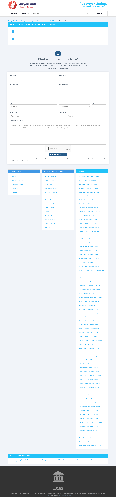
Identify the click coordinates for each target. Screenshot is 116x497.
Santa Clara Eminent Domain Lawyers (89, 391)
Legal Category (14, 112)
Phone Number (63, 84)
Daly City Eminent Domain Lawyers (89, 215)
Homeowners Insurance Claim (71, 460)
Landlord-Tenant (15, 188)
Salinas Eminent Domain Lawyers (88, 364)
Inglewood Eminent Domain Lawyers (89, 274)
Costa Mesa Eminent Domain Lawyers (89, 211)
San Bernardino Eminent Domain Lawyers (91, 367)
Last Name (62, 75)
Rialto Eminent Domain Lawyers (88, 344)
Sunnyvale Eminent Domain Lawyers (89, 414)
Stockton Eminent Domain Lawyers (89, 410)
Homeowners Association (18, 184)
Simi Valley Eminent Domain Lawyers (89, 406)
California (37, 21)
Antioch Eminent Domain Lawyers (88, 180)
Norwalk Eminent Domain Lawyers (88, 305)
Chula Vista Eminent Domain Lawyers (89, 196)
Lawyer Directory (27, 21)
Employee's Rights (50, 204)
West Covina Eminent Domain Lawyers (90, 445)
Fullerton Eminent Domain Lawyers (89, 254)
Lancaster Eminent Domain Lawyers (89, 282)
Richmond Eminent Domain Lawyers (89, 348)
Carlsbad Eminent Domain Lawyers (89, 192)
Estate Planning (49, 207)
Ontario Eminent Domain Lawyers (88, 317)
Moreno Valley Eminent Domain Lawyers (90, 297)
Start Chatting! (58, 154)
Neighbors (14, 192)
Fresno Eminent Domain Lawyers (88, 250)
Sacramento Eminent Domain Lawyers (89, 360)
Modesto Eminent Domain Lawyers (89, 293)
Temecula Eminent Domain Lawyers (89, 418)
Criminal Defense (50, 200)
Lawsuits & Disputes (50, 223)
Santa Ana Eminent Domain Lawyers (89, 387)
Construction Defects (17, 180)
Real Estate (53, 21)
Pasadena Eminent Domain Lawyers (89, 332)
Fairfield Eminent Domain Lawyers (88, 239)
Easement (12, 460)
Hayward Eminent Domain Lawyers (89, 266)
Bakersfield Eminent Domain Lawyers (89, 184)
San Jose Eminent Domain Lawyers (88, 379)
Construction (14, 176)
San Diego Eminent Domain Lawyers (89, 371)
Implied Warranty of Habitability (53, 460)
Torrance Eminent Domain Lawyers (89, 426)
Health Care (48, 215)
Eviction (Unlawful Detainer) (35, 460)
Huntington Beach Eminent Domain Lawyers (91, 270)
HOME (14, 13)
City (11, 103)
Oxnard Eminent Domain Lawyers (88, 325)
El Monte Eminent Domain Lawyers (89, 227)
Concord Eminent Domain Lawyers (88, 204)
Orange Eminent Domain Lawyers (88, 321)
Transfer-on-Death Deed (88, 460)
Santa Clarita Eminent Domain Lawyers (90, 395)
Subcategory (63, 112)
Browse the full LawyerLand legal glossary (21, 462)
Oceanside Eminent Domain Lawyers (89, 313)
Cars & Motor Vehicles (51, 188)
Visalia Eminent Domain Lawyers (88, 442)
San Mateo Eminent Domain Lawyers (89, 383)
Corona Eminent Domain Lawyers (88, 207)
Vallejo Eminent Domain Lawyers (88, 430)
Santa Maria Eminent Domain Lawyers (90, 399)
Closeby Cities (83, 171)
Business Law (49, 184)
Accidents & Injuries (50, 176)
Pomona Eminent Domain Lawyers (88, 336)
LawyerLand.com (14, 21)
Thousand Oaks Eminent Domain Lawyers (90, 422)
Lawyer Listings (95, 3)
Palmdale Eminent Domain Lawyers (89, 328)
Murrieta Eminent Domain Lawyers (89, 301)
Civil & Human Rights (51, 192)
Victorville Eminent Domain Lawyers (89, 438)
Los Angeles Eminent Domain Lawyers (89, 289)
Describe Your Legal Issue (17, 120)
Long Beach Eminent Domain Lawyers (89, 285)
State (60, 103)
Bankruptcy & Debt (50, 180)
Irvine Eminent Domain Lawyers (88, 278)
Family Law (48, 211)
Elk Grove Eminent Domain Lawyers (89, 231)
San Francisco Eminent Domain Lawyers (90, 375)
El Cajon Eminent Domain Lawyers (88, 223)
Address (12, 94)
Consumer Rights (50, 196)
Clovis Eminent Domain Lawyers (88, 200)
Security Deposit (21, 460)
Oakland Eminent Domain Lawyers (88, 309)
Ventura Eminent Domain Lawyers (88, 434)
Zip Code (94, 103)
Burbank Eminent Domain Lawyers (89, 188)
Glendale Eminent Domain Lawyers (89, 262)
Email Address (14, 84)
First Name (13, 75)
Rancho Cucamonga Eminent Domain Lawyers (92, 340)
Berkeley (45, 21)
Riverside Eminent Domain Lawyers (89, 352)
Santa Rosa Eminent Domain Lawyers (89, 403)
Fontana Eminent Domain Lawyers (88, 243)
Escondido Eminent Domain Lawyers (89, 235)
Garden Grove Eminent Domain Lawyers (90, 258)
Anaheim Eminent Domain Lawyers (89, 176)
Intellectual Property (50, 219)
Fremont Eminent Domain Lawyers (88, 246)
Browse (25, 13)
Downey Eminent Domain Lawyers (88, 219)
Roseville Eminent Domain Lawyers (89, 356)
